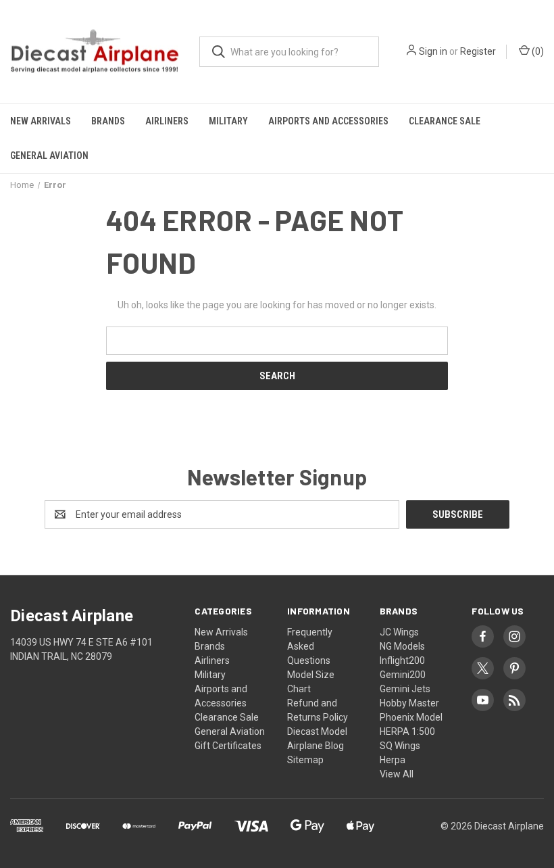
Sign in (433, 51)
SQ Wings (400, 745)
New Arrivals (40, 121)
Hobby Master (409, 703)
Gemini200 (403, 674)
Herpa (392, 759)
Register (478, 51)
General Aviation (49, 155)
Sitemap (305, 759)
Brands (108, 121)
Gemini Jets (405, 688)
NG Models (402, 646)
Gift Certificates (228, 745)
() (537, 51)
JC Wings (399, 632)
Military (228, 121)
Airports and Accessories (328, 121)
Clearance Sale (444, 121)
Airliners (166, 121)
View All (396, 774)
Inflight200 (402, 660)
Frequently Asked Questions (309, 646)
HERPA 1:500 (407, 731)
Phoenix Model (411, 717)
